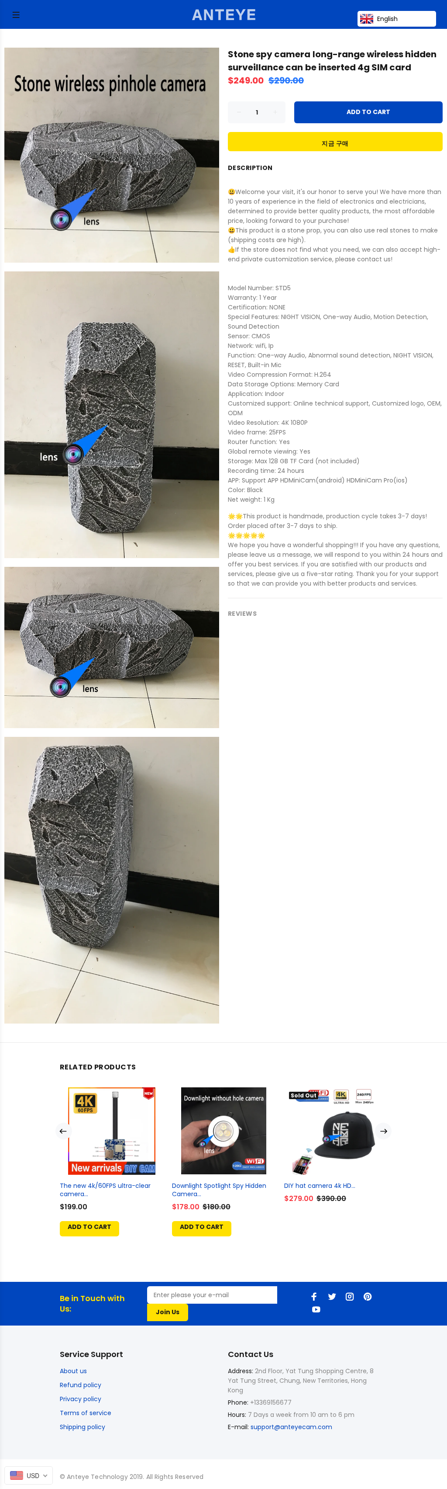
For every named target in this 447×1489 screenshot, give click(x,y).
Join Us (167, 1312)
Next (383, 1131)
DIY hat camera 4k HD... (319, 1185)
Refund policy (80, 1385)
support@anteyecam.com (291, 1427)
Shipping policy (82, 1427)
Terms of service (85, 1413)
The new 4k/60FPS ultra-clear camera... (105, 1189)
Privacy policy (80, 1399)
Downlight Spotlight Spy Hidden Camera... (219, 1189)
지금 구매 (335, 143)
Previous (63, 1131)
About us (73, 1371)
